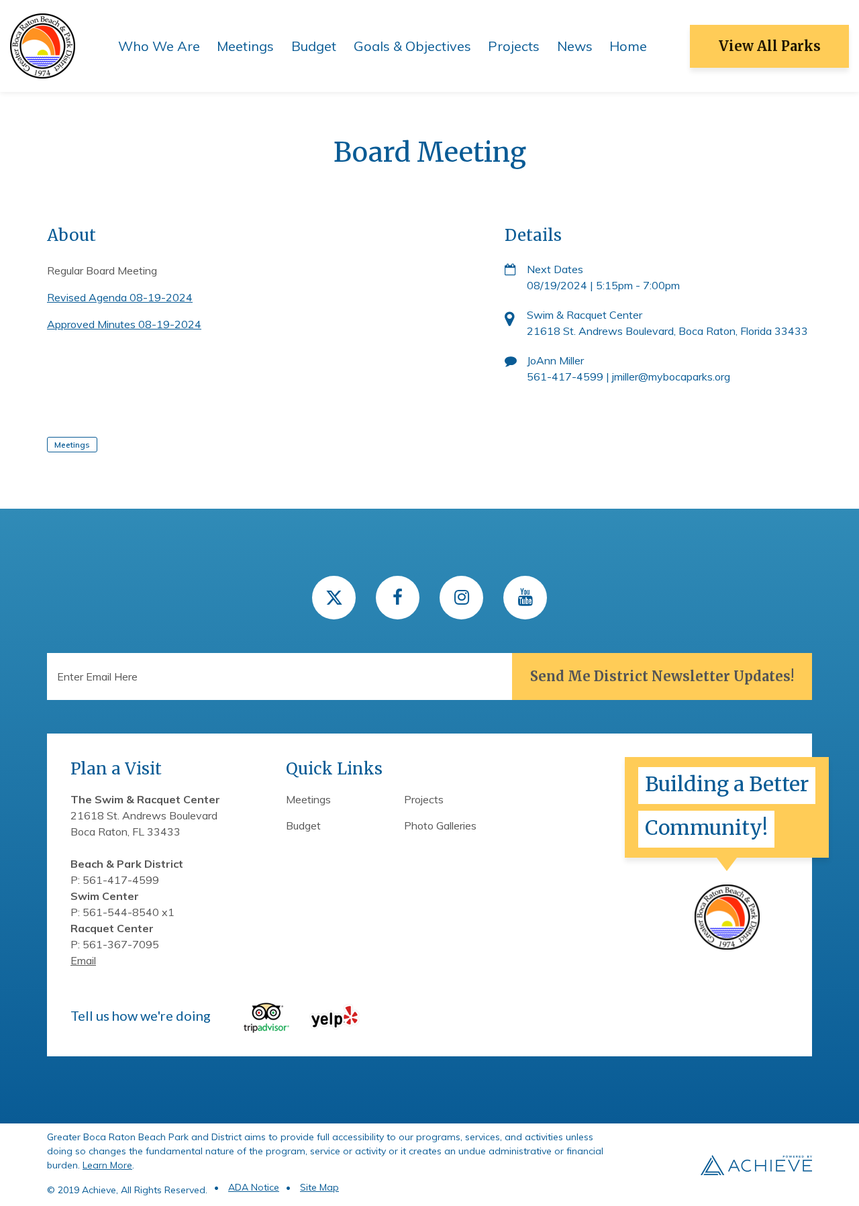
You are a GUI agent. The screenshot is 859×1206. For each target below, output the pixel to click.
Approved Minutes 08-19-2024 (124, 324)
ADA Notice (253, 1187)
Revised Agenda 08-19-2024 (120, 297)
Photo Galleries (440, 825)
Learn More (107, 1165)
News (575, 46)
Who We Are (159, 46)
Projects (514, 46)
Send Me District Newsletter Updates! (662, 676)
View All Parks (770, 46)
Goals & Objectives (412, 46)
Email (83, 960)
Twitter (334, 597)
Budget (313, 46)
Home (628, 46)
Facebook (397, 597)
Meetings (245, 46)
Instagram (461, 597)
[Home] (42, 45)
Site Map (319, 1187)
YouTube (525, 597)
